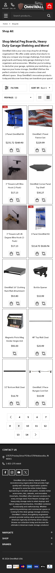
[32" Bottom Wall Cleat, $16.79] (14, 371)
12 (45, 425)
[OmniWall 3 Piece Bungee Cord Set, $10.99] (40, 371)
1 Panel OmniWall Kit (40, 234)
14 (27, 434)
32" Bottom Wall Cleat (14, 387)
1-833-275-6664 (13, 463)
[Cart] (49, 6)
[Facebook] (5, 472)
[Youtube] (19, 472)
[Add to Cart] (37, 150)
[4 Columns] (48, 97)
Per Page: (9, 97)
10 (27, 425)
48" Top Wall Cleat (40, 337)
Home (5, 24)
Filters (14, 87)
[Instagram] (12, 472)
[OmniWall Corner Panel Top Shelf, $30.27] (40, 168)
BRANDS (6, 544)
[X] (25, 472)
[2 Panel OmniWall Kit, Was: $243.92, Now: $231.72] (14, 118)
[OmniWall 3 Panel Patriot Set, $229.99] (40, 118)
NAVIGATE (7, 532)
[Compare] (18, 150)
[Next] (35, 434)
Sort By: (35, 87)
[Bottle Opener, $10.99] (40, 271)
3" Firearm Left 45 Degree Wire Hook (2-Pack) (14, 237)
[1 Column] (40, 97)
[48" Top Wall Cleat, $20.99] (40, 321)
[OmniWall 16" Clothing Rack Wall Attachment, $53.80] (14, 271)
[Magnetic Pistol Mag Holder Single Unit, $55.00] (14, 321)
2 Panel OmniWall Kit (14, 134)
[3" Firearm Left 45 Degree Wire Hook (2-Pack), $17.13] (14, 218)
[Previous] (10, 417)
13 (18, 434)
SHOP (5, 538)
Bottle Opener (40, 287)
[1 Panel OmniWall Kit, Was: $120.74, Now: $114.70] (40, 218)
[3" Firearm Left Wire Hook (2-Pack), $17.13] (14, 168)
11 (36, 425)
